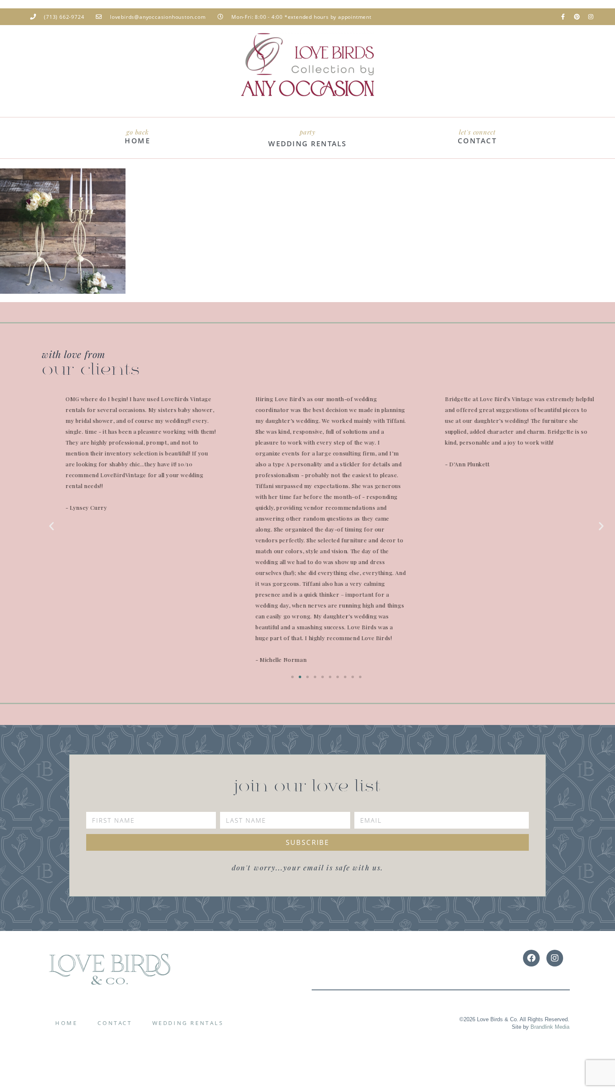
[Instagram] (591, 17)
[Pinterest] (577, 17)
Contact (114, 1023)
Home (66, 1023)
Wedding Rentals (188, 1023)
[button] (51, 526)
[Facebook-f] (563, 17)
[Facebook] (531, 958)
